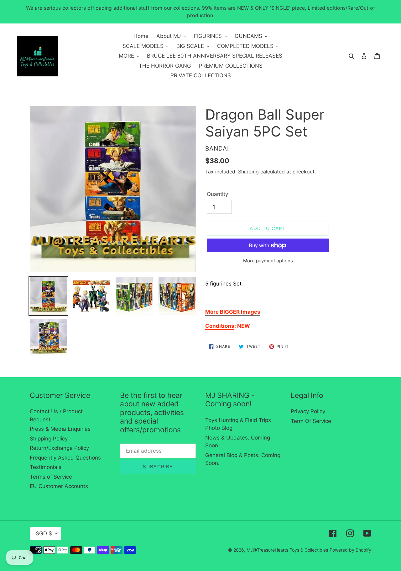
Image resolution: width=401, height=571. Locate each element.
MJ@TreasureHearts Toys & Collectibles (287, 550)
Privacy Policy (308, 411)
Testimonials (45, 467)
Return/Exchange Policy (59, 448)
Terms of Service (51, 477)
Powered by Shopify (350, 550)
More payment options (268, 261)
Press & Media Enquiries (60, 429)
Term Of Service (311, 421)
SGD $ (44, 533)
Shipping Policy (49, 438)
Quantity (217, 194)
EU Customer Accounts (59, 486)
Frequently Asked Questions (65, 458)
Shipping (248, 171)
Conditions (219, 326)
